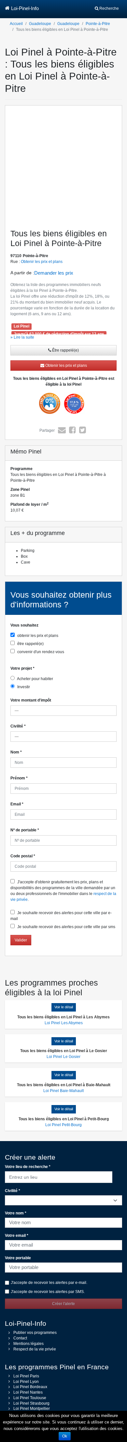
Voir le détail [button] (63, 1007)
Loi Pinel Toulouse (29, 1398)
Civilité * (12, 1190)
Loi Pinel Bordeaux (30, 1387)
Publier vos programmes (35, 1332)
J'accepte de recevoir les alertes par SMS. (48, 1291)
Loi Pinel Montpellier (31, 1408)
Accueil (16, 23)
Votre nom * (15, 1213)
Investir (23, 687)
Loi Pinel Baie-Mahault (63, 1090)
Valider (21, 940)
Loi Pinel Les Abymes (64, 1023)
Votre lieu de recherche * (27, 1166)
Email (16, 804)
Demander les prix (53, 273)
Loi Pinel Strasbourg (31, 1403)
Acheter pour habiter (34, 679)
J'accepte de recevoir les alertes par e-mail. (49, 1282)
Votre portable (18, 1258)
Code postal (22, 856)
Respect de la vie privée (34, 1349)
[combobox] (58, 1176)
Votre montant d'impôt (30, 700)
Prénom (19, 778)
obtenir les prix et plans (37, 635)
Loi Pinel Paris (26, 1376)
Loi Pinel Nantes (28, 1392)
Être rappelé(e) (65, 350)
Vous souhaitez (24, 625)
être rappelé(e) (30, 643)
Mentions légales (28, 1343)
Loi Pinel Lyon (26, 1381)
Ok (64, 1436)
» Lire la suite (22, 337)
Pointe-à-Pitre (98, 23)
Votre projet (22, 668)
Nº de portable (24, 830)
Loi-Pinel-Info (25, 8)
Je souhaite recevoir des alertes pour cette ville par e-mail (61, 916)
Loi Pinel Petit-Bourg (63, 1125)
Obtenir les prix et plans (42, 261)
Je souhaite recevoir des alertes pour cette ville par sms (65, 927)
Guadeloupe (40, 23)
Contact (20, 1338)
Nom (16, 752)
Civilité (18, 726)
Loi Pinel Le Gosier (63, 1056)
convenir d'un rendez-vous (40, 652)
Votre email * (16, 1235)
